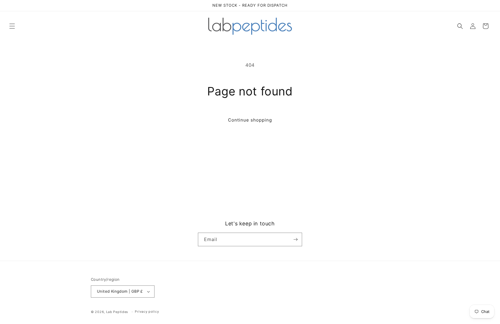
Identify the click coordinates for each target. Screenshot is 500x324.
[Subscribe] (295, 239)
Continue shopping (250, 120)
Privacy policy (147, 311)
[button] (12, 26)
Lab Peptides (117, 312)
